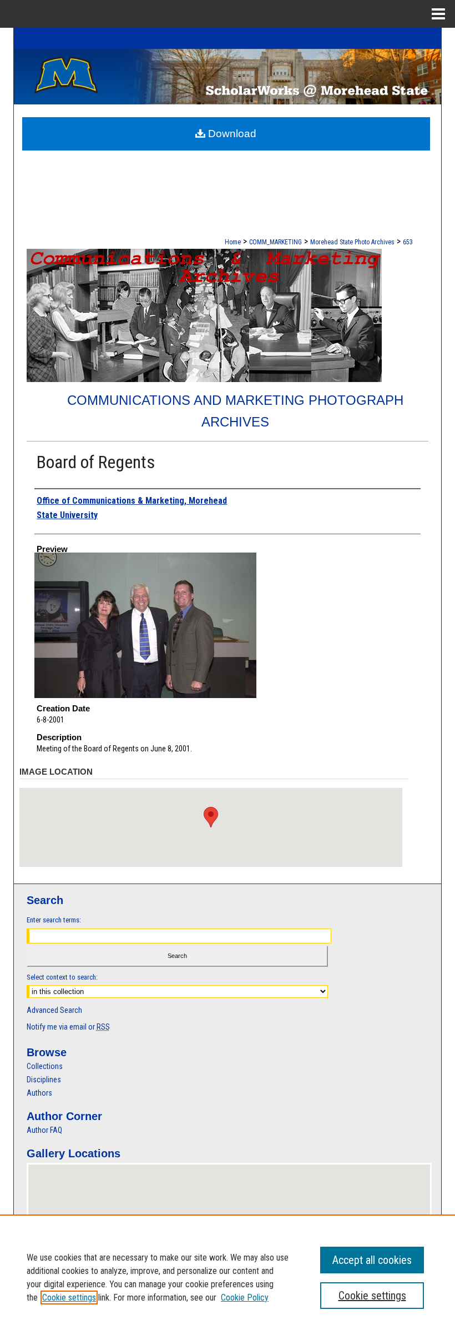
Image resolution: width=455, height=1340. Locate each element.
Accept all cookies (372, 1260)
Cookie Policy (245, 1297)
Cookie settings (69, 1297)
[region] (227, 1277)
